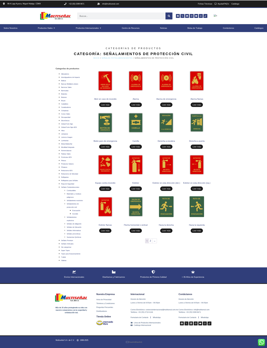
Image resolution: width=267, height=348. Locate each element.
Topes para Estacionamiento (70, 254)
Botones (64, 97)
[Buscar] (168, 15)
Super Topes (65, 250)
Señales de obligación (74, 224)
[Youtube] (196, 16)
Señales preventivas (74, 234)
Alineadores (65, 74)
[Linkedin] (187, 16)
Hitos (63, 130)
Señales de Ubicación (74, 227)
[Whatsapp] (201, 16)
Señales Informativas (74, 230)
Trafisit (63, 257)
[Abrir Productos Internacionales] (100, 28)
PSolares (64, 167)
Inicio (96, 58)
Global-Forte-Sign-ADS (69, 127)
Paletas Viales (66, 154)
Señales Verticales (67, 244)
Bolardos (64, 94)
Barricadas (65, 90)
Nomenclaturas (66, 150)
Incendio (75, 214)
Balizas (63, 80)
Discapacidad (65, 117)
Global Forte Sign (67, 124)
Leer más (105, 105)
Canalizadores (66, 107)
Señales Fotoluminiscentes (117, 58)
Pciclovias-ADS (66, 157)
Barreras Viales (66, 87)
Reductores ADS (66, 170)
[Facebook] (178, 16)
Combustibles (71, 190)
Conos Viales (65, 114)
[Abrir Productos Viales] (54, 28)
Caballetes (64, 104)
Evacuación (76, 210)
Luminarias (65, 140)
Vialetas (63, 260)
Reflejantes (65, 177)
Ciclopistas (65, 110)
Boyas (63, 100)
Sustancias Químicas (74, 237)
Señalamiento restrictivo (75, 200)
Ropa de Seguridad (67, 184)
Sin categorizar (66, 247)
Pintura (63, 160)
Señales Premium (67, 240)
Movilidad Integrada (67, 147)
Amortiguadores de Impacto (70, 77)
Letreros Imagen (66, 137)
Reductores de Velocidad (69, 174)
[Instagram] (192, 16)
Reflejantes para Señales (69, 180)
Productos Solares (67, 164)
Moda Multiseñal (66, 144)
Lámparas (64, 134)
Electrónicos (65, 120)
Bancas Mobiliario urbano (69, 84)
